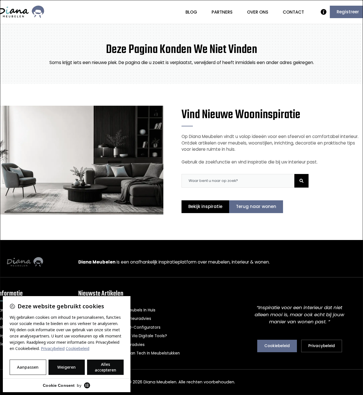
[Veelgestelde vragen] (323, 12)
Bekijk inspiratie (205, 206)
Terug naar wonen (256, 206)
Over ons (257, 12)
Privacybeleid (321, 346)
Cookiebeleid (277, 346)
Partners (222, 12)
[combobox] (238, 181)
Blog (191, 12)
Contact (293, 12)
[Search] (301, 181)
